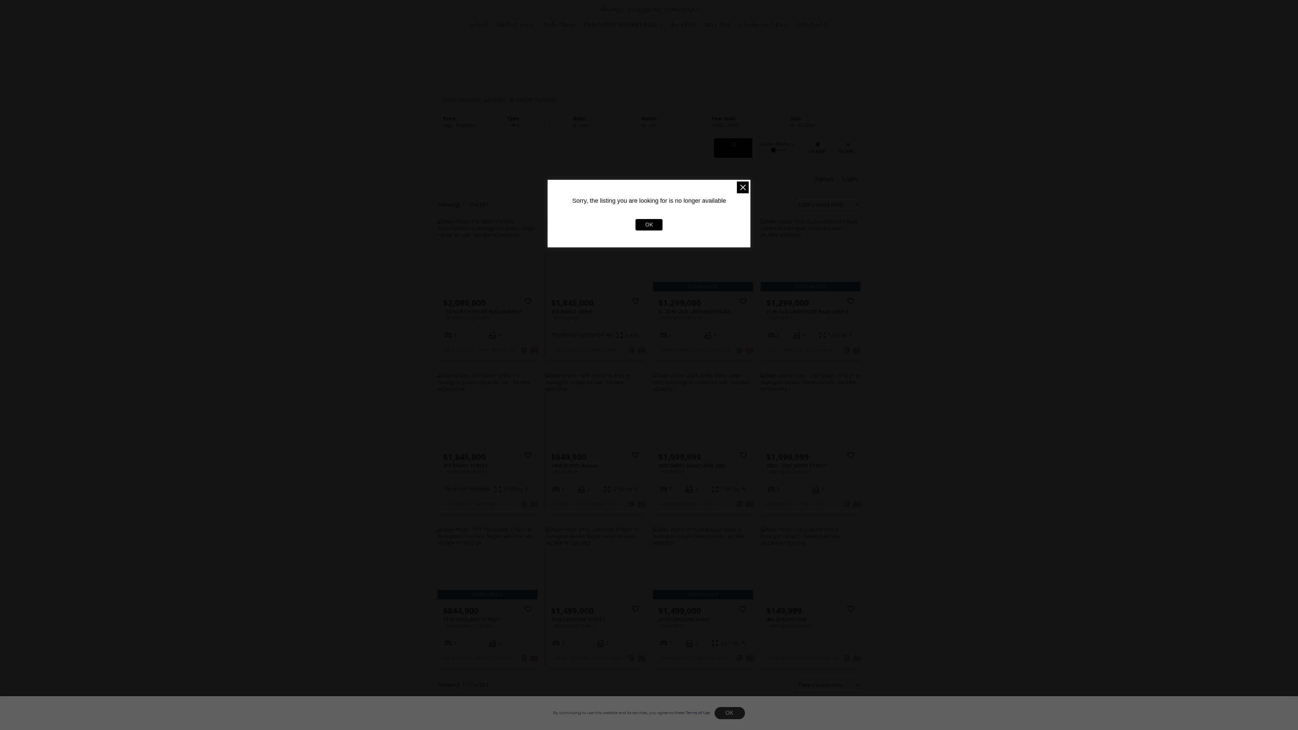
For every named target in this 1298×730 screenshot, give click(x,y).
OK (729, 713)
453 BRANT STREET (465, 468)
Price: (459, 125)
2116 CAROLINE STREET (578, 622)
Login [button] (850, 178)
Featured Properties (620, 25)
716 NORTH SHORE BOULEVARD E (482, 314)
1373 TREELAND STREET (471, 622)
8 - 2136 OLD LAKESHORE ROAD (694, 314)
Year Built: (725, 125)
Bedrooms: (581, 125)
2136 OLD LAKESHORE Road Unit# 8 (807, 314)
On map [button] (817, 151)
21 (689, 719)
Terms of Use (698, 712)
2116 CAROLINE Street (683, 622)
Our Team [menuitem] (559, 25)
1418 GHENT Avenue (574, 468)
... (672, 719)
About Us (513, 25)
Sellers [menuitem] (717, 25)
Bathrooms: (649, 125)
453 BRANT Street (571, 314)
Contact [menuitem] (812, 25)
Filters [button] (847, 151)
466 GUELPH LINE (788, 622)
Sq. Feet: (803, 125)
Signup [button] (824, 178)
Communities (761, 25)
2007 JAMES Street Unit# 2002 (692, 468)
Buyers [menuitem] (683, 25)
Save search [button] (733, 151)
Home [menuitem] (479, 25)
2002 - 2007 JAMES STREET (796, 468)
